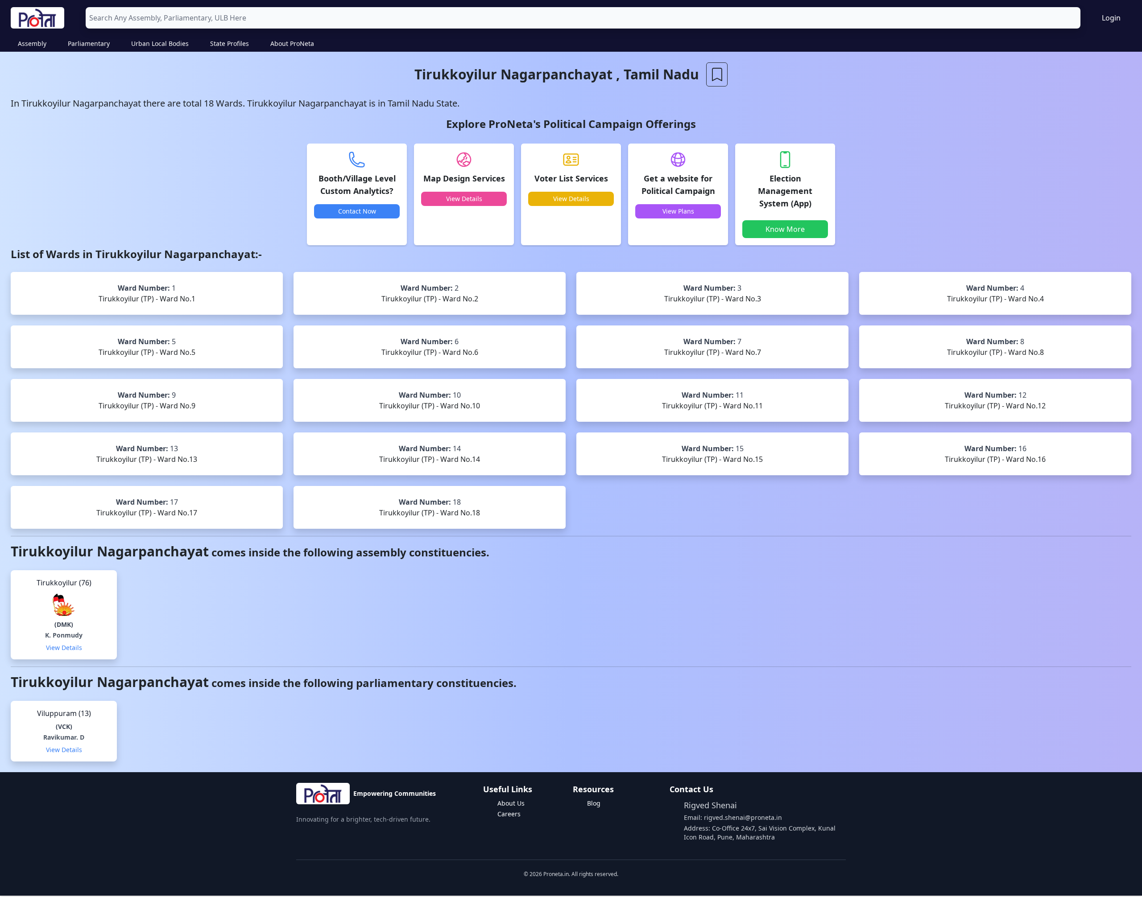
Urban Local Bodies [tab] (160, 43)
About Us (511, 803)
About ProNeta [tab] (292, 43)
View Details (464, 198)
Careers (509, 814)
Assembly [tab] (32, 43)
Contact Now (357, 211)
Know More (785, 229)
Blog (593, 803)
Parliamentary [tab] (89, 43)
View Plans (678, 211)
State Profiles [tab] (229, 43)
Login (1111, 18)
